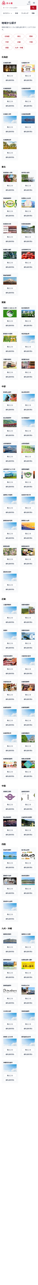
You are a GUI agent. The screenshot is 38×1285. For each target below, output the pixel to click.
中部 (7, 42)
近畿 (19, 42)
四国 (7, 47)
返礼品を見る (10, 80)
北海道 (7, 36)
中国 (31, 42)
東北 (19, 36)
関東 (31, 36)
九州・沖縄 (19, 47)
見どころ (10, 76)
